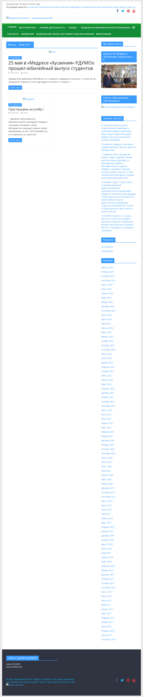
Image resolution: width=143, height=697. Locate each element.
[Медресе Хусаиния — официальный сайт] (29, 18)
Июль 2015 (106, 635)
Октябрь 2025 (108, 276)
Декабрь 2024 (107, 306)
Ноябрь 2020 (107, 444)
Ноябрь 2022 (107, 371)
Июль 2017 (106, 596)
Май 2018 (105, 553)
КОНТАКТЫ (13, 34)
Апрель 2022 (107, 380)
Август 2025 (107, 284)
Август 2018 (107, 544)
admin (25, 73)
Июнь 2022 (106, 375)
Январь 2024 (107, 336)
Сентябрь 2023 (108, 349)
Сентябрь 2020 (108, 453)
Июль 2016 (106, 626)
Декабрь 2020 (107, 440)
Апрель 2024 (107, 328)
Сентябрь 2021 (108, 406)
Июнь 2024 (106, 319)
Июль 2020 (106, 462)
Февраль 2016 (108, 630)
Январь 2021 (107, 436)
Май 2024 (105, 323)
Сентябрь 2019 (108, 496)
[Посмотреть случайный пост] (134, 27)
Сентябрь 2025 (108, 280)
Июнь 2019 (106, 509)
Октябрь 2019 (108, 492)
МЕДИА (72, 27)
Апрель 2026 (107, 267)
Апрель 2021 (107, 423)
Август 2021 (107, 410)
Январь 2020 (107, 483)
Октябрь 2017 (108, 583)
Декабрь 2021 (107, 393)
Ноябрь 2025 (107, 271)
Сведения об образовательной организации (105, 27)
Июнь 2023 (106, 358)
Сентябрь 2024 (108, 310)
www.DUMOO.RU (14, 666)
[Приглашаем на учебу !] (28, 99)
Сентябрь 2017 (108, 587)
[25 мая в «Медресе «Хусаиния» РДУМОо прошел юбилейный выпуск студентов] (52, 51)
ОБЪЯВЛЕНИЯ (27, 34)
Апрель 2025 (107, 293)
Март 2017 (106, 613)
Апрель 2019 (107, 518)
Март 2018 (106, 561)
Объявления (107, 251)
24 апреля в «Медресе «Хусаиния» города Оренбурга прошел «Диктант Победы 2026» (118, 147)
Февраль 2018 (108, 566)
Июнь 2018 (106, 548)
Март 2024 (106, 332)
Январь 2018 (107, 570)
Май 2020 (105, 470)
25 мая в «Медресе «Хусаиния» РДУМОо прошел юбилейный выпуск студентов (51, 65)
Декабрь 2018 (107, 535)
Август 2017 (107, 592)
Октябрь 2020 (108, 449)
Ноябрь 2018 (107, 540)
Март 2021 (106, 427)
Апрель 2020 (107, 475)
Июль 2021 (106, 414)
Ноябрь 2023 (107, 341)
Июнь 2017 (106, 600)
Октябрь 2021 (108, 401)
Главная (12, 27)
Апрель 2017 (107, 609)
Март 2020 (106, 479)
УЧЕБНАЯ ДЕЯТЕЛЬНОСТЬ (52, 27)
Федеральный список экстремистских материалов (65, 34)
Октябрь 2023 (108, 345)
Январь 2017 (107, 622)
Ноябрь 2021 (107, 397)
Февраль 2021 (108, 431)
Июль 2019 (106, 505)
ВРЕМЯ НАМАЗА (103, 34)
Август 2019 (107, 501)
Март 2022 (106, 384)
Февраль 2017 (108, 617)
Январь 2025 (107, 302)
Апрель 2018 (107, 557)
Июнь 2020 (106, 466)
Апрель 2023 (107, 362)
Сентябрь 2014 (108, 639)
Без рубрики (15, 58)
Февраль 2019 (108, 527)
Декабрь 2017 (107, 574)
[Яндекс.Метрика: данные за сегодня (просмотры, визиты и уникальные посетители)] (15, 684)
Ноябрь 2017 (107, 579)
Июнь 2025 (106, 289)
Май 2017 (105, 605)
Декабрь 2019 (107, 488)
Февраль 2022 (108, 388)
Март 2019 (106, 522)
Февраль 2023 (108, 367)
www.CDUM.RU (13, 664)
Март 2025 (106, 297)
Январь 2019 (107, 531)
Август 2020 (107, 457)
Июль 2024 (106, 315)
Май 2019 (105, 514)
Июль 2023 (106, 354)
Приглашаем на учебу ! (26, 109)
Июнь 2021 (106, 419)
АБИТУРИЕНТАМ (27, 27)
